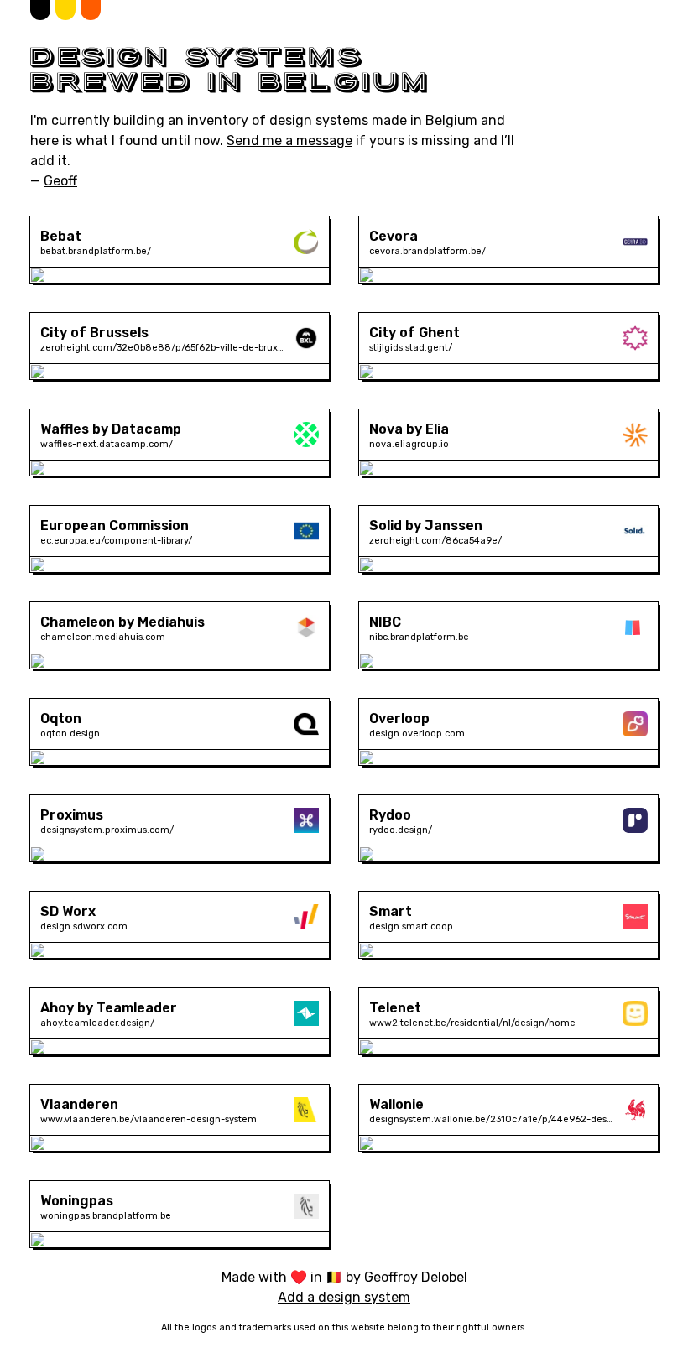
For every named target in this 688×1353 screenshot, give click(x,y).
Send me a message (289, 140)
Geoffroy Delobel (415, 1277)
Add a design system (344, 1297)
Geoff (60, 181)
